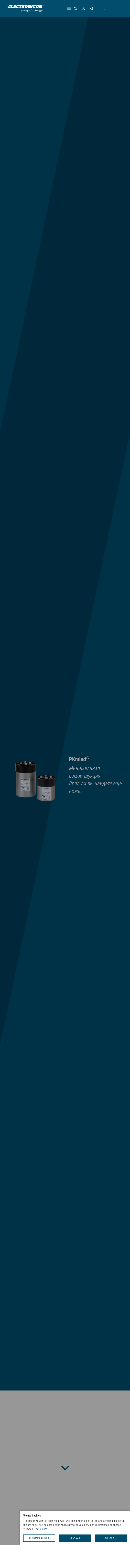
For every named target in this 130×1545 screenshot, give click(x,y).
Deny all (75, 1538)
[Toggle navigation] (68, 8)
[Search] (75, 8)
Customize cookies (39, 1538)
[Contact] (91, 8)
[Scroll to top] (122, 1537)
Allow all (110, 1538)
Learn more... (42, 1529)
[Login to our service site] (83, 8)
